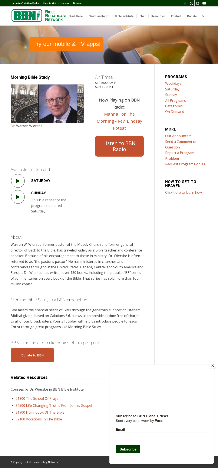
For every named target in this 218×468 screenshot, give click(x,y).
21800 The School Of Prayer (38, 398)
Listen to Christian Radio (25, 3)
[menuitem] (26, 3)
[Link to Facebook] (185, 3)
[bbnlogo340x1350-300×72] (43, 16)
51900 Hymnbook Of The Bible (40, 412)
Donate (77, 3)
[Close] (212, 365)
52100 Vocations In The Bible (39, 419)
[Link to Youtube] (204, 3)
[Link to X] (191, 3)
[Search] (203, 16)
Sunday (38, 193)
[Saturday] (18, 181)
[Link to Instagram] (198, 3)
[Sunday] (18, 197)
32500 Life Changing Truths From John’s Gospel (54, 405)
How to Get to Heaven (56, 3)
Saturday (40, 180)
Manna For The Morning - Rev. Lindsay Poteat (119, 121)
